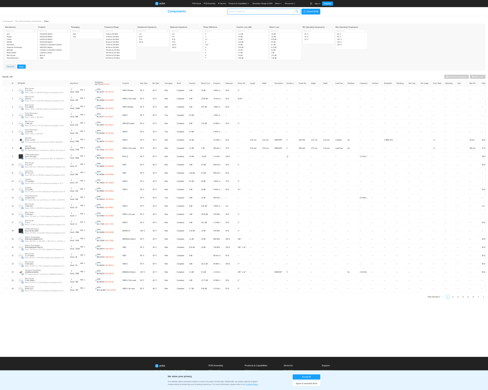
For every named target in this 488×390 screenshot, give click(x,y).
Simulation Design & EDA (262, 3)
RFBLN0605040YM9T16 (34, 247)
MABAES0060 (30, 148)
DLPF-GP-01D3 (30, 157)
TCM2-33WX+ (30, 280)
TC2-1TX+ (29, 90)
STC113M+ (29, 190)
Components (8, 21)
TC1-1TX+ (29, 165)
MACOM (28, 138)
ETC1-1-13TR (30, 140)
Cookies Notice (252, 384)
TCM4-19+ (29, 123)
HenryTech (29, 171)
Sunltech (28, 179)
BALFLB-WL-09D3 (31, 231)
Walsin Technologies (32, 237)
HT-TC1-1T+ (29, 173)
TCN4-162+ (29, 214)
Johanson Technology (33, 270)
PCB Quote (196, 3)
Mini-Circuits (29, 88)
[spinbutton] (74, 89)
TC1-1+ (27, 223)
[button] (310, 11)
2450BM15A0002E (32, 272)
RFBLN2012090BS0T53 (33, 239)
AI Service (222, 3)
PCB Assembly (209, 3)
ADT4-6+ (28, 99)
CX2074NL (29, 115)
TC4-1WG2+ (29, 107)
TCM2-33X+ (29, 264)
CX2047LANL (30, 198)
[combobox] (19, 30)
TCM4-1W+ (29, 206)
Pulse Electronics (31, 113)
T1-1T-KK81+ (30, 256)
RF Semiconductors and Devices (28, 21)
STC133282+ (30, 181)
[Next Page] (483, 297)
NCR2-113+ (29, 289)
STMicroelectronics (32, 154)
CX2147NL (29, 132)
